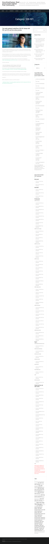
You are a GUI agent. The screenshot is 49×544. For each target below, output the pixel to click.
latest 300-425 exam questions (39, 514)
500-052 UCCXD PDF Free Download (39, 389)
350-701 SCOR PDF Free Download (39, 262)
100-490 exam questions (38, 486)
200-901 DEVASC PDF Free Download (40, 193)
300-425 (40, 488)
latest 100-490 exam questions (39, 510)
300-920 (43, 500)
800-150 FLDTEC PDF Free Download (40, 185)
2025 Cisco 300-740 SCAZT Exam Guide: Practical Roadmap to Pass (40, 55)
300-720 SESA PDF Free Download (39, 272)
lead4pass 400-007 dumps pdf (39, 526)
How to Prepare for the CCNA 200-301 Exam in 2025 (40, 59)
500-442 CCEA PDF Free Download (39, 399)
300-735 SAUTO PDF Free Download (39, 321)
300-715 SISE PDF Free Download (39, 268)
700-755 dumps (39, 503)
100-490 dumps (39, 483)
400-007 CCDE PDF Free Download (39, 378)
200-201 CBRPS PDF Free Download (39, 197)
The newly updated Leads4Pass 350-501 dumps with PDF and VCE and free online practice (16, 29)
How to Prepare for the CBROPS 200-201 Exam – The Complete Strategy (40, 50)
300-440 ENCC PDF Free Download (39, 223)
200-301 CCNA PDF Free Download (39, 190)
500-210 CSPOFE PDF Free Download (40, 392)
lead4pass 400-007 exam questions (39, 530)
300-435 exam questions (41, 497)
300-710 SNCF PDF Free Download (39, 265)
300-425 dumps (39, 489)
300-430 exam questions (39, 495)
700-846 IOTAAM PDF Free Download (40, 455)
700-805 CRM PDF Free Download (39, 442)
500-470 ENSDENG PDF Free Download (40, 412)
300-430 (40, 492)
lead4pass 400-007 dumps (38, 523)
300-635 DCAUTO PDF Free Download (40, 315)
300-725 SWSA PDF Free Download (39, 275)
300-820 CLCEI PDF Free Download (39, 300)
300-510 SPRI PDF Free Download (39, 235)
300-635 (42, 499)
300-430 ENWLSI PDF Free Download (40, 220)
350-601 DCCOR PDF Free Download (40, 247)
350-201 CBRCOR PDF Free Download (40, 333)
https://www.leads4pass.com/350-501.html (9, 59)
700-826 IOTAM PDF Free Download (39, 448)
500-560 (35, 501)
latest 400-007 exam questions (39, 519)
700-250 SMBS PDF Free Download (39, 435)
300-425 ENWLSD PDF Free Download (40, 217)
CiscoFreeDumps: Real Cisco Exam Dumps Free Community (10, 3)
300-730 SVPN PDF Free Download (39, 278)
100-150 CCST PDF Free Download (39, 182)
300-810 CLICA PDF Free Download (39, 293)
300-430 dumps (39, 493)
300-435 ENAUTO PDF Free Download (40, 312)
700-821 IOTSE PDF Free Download (39, 445)
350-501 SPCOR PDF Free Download (39, 232)
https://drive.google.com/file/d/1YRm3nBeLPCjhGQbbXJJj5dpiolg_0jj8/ (14, 69)
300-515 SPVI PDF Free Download (39, 238)
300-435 (43, 496)
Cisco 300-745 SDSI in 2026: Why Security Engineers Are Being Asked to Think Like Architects (40, 46)
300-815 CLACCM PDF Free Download (40, 296)
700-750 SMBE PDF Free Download (39, 438)
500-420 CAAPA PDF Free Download (39, 396)
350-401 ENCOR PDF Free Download (39, 204)
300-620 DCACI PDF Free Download (39, 257)
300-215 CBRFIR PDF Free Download (39, 336)
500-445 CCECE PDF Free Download (39, 409)
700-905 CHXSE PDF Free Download (39, 458)
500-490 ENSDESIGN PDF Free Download (40, 415)
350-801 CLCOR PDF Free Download (39, 290)
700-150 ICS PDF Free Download (39, 425)
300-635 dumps (38, 500)
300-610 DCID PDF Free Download (39, 250)
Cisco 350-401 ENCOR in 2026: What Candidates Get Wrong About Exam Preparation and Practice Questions (40, 40)
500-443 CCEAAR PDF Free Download (40, 402)
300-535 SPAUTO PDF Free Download (40, 318)
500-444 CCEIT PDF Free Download (39, 406)
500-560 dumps (38, 501)
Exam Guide (37, 81)
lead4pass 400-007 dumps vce (39, 527)
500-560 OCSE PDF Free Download (39, 419)
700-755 (39, 503)
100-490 (40, 483)
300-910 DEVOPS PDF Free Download (40, 328)
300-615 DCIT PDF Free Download (39, 253)
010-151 (35, 481)
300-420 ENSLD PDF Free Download (39, 213)
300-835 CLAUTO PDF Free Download (40, 325)
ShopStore (3, 541)
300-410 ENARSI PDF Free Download (39, 207)
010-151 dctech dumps (39, 481)
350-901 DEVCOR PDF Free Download (40, 308)
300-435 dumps (36, 497)
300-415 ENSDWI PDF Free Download (40, 210)
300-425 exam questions (39, 490)
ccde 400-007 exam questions (38, 506)
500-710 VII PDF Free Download (39, 422)
